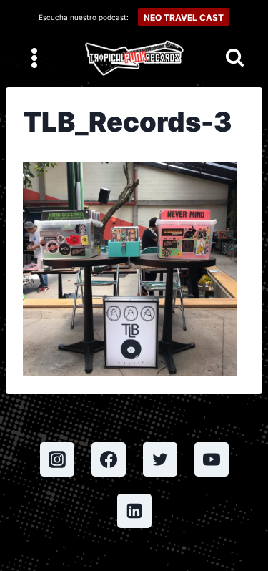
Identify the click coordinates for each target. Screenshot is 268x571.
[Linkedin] (134, 511)
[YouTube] (211, 459)
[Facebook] (108, 459)
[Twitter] (160, 459)
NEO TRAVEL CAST (184, 17)
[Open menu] (34, 57)
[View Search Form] (235, 58)
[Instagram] (57, 459)
